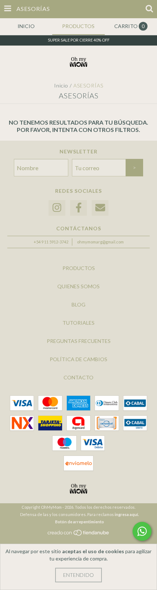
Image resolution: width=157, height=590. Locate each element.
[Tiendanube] (79, 534)
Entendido (78, 575)
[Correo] (100, 208)
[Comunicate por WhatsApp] (142, 531)
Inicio (61, 85)
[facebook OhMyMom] (78, 208)
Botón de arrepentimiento (79, 521)
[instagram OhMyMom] (57, 208)
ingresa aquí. (127, 514)
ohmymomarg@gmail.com (100, 241)
